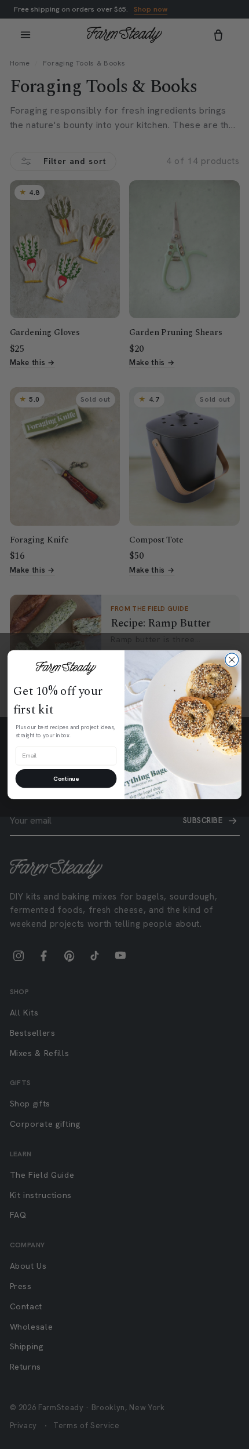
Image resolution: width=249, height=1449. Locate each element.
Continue (66, 778)
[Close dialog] (232, 660)
